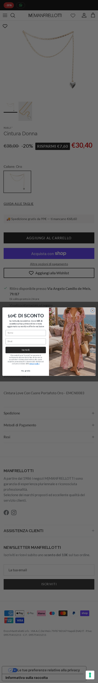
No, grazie (25, 370)
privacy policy (35, 363)
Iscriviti (26, 349)
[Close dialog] (92, 310)
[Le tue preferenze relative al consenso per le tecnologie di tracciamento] (90, 675)
